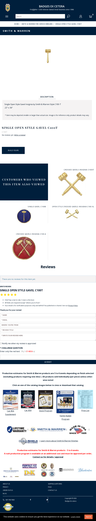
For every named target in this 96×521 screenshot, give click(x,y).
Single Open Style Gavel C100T (68, 24)
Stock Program (45, 410)
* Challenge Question (11, 348)
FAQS (50, 487)
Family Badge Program (65, 417)
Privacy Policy (73, 305)
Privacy (5, 487)
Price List (85, 410)
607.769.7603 (10, 500)
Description (47, 97)
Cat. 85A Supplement (10, 413)
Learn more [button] (75, 517)
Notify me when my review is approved (19, 343)
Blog (5, 494)
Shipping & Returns (55, 484)
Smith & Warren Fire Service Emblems (37, 24)
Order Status (8, 490)
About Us (6, 484)
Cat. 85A (27, 410)
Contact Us (52, 490)
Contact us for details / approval (48, 457)
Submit (48, 362)
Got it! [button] (88, 517)
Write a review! (19, 135)
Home (16, 24)
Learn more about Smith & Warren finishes (59, 441)
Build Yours (13, 150)
